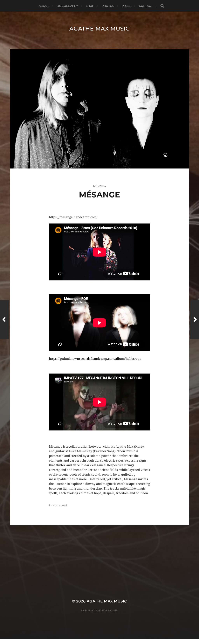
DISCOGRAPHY (67, 6)
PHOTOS (108, 6)
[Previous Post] (4, 319)
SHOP (90, 6)
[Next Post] (194, 319)
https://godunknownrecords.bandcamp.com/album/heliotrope (95, 359)
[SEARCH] (162, 6)
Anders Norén (107, 610)
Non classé (59, 505)
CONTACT (146, 6)
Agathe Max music (99, 28)
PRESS (126, 6)
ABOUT (44, 6)
